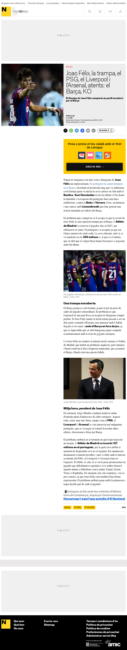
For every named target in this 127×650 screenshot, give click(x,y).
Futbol (77, 507)
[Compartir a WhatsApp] (71, 131)
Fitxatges (89, 507)
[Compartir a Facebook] (82, 131)
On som (18, 628)
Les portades (53, 3)
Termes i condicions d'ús (102, 621)
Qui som (19, 621)
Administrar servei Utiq (101, 636)
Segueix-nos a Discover (13, 3)
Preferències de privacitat (102, 632)
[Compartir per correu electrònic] (88, 131)
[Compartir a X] (65, 131)
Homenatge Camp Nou (73, 3)
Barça (67, 507)
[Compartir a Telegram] (77, 131)
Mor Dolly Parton (95, 3)
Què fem (19, 625)
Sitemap (49, 625)
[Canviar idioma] (110, 11)
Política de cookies (98, 628)
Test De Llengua (36, 3)
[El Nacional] (6, 11)
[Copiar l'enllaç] (94, 131)
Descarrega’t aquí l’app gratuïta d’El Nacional (94, 499)
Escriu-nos (51, 621)
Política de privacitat (99, 625)
